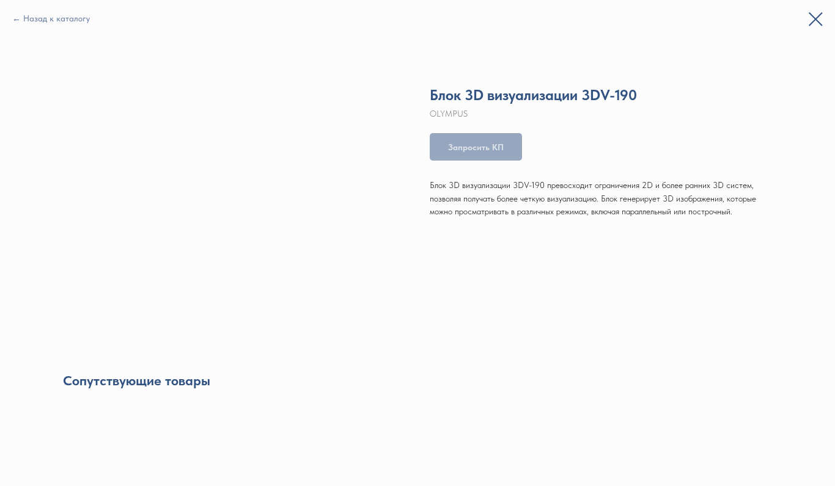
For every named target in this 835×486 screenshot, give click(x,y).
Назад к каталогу (56, 18)
